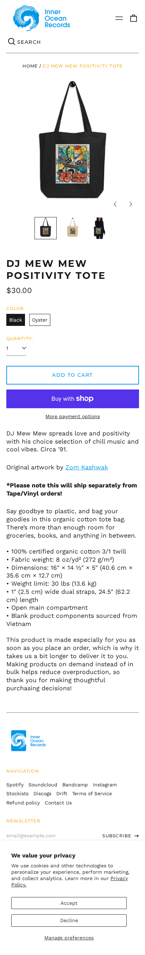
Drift (61, 793)
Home (30, 66)
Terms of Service (92, 793)
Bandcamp (75, 784)
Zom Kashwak (86, 467)
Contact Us (58, 802)
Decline (69, 920)
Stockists (17, 793)
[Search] (12, 42)
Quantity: (20, 338)
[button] (133, 18)
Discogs (42, 793)
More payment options (72, 416)
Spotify (15, 784)
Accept (69, 903)
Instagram (105, 784)
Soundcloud (43, 784)
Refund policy (23, 802)
